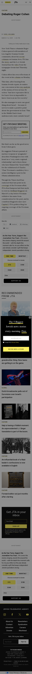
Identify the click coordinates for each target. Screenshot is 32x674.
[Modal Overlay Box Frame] (16, 337)
